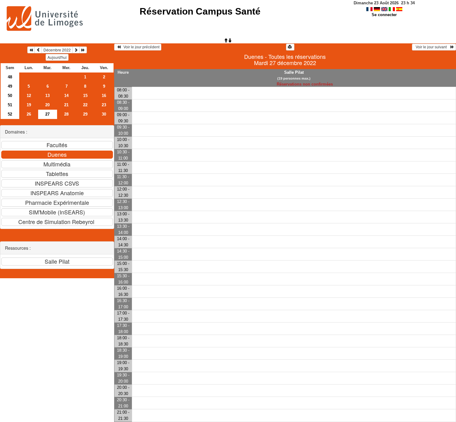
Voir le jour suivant (432, 47)
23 (104, 105)
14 (66, 95)
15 (85, 95)
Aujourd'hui (57, 57)
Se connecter (384, 14)
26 (29, 114)
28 (66, 114)
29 (85, 114)
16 (104, 95)
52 (10, 114)
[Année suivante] (83, 49)
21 (66, 105)
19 (29, 105)
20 (47, 105)
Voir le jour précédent (140, 47)
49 (10, 86)
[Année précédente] (31, 49)
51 (10, 105)
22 (85, 105)
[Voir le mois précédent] (38, 49)
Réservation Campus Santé (200, 11)
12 (29, 95)
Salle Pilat (294, 72)
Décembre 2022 (57, 49)
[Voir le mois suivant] (76, 49)
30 (104, 114)
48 (10, 77)
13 (47, 95)
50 (10, 95)
